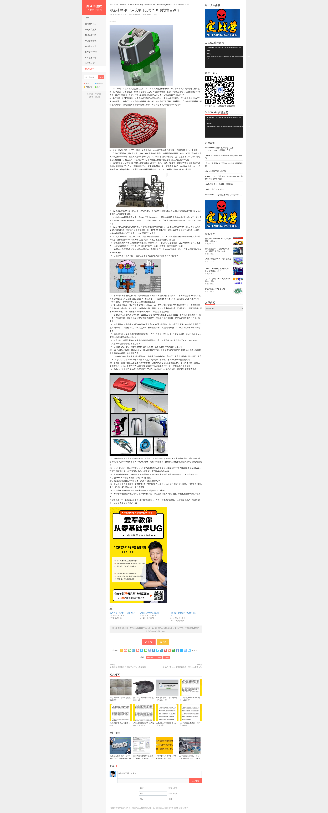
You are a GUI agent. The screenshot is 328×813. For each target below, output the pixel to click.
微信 (98, 87)
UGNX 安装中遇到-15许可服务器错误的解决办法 (120, 758)
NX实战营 (150, 657)
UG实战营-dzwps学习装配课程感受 (120, 698)
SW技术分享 (91, 57)
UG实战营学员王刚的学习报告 (120, 724)
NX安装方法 (90, 29)
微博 (87, 83)
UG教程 (166, 657)
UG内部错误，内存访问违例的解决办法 (166, 698)
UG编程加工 (90, 46)
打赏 (164, 642)
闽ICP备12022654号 (181, 808)
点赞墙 (91, 97)
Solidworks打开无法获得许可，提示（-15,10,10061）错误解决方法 (219, 148)
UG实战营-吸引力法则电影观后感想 (219, 184)
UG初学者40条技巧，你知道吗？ (123, 613)
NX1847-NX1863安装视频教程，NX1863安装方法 (182, 667)
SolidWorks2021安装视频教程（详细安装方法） (224, 194)
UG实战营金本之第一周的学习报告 (190, 724)
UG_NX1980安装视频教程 (215, 171)
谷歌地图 (98, 94)
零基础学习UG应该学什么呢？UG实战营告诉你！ (146, 9)
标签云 (97, 97)
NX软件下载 (90, 35)
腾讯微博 (100, 83)
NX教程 (158, 657)
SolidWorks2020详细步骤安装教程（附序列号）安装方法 (143, 758)
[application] (224, 57)
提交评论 (195, 780)
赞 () (150, 642)
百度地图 (90, 94)
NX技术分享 (90, 23)
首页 (87, 18)
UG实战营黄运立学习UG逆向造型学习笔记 (144, 724)
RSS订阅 (89, 87)
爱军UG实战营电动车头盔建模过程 (143, 698)
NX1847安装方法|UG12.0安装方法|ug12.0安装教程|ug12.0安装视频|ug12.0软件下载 (94, 7)
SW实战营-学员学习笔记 (215, 189)
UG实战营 (89, 68)
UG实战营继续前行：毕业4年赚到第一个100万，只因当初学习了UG (189, 758)
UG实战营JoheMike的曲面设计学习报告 (190, 698)
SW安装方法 (91, 51)
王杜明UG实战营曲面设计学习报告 (166, 724)
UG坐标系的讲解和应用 (149, 613)
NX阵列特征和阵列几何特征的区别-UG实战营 (128, 667)
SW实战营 (90, 63)
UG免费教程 (90, 40)
